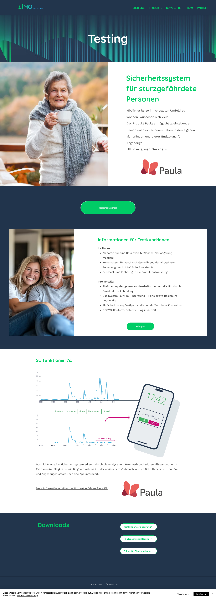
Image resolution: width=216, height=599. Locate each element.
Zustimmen (201, 594)
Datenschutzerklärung (27, 595)
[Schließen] (212, 594)
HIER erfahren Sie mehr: (147, 149)
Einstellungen (183, 594)
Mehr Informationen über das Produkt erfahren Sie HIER (72, 488)
